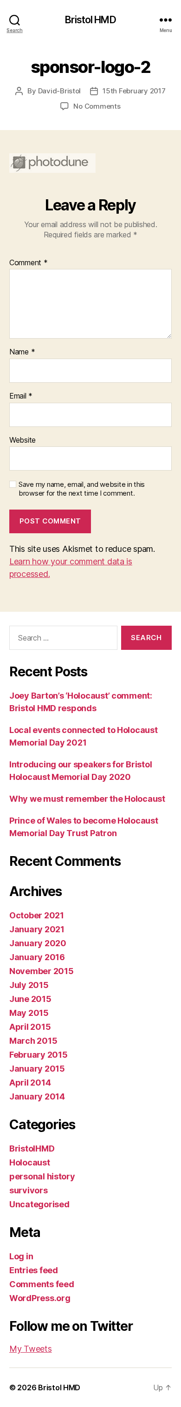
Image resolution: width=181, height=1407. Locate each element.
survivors (28, 1190)
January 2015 (37, 1068)
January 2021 (37, 929)
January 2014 (37, 1096)
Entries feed (33, 1270)
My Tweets (30, 1349)
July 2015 (29, 985)
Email (20, 396)
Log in (21, 1256)
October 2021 (36, 915)
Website (22, 440)
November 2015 (41, 971)
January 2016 (37, 957)
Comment (28, 263)
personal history (42, 1176)
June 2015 (30, 999)
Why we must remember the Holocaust (87, 799)
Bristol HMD (90, 20)
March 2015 (33, 1041)
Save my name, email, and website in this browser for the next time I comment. (82, 488)
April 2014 (30, 1082)
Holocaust (29, 1162)
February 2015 (38, 1055)
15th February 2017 (134, 90)
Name (22, 352)
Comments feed (41, 1284)
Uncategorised (39, 1204)
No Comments (96, 106)
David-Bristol (59, 90)
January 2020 (37, 943)
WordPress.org (40, 1298)
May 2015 (29, 1013)
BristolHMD (31, 1148)
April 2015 (30, 1027)
